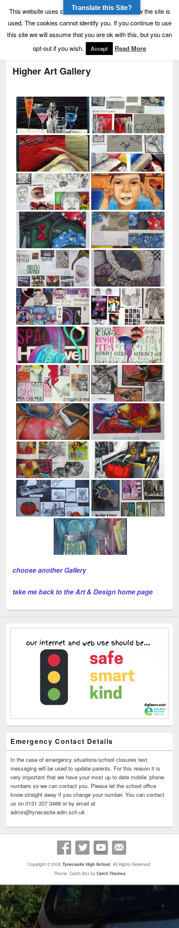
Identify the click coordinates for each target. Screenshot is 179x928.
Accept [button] (99, 48)
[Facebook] (64, 848)
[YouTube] (101, 848)
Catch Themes (111, 873)
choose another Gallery (49, 570)
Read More (130, 48)
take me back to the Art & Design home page (82, 591)
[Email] (119, 848)
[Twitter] (82, 848)
